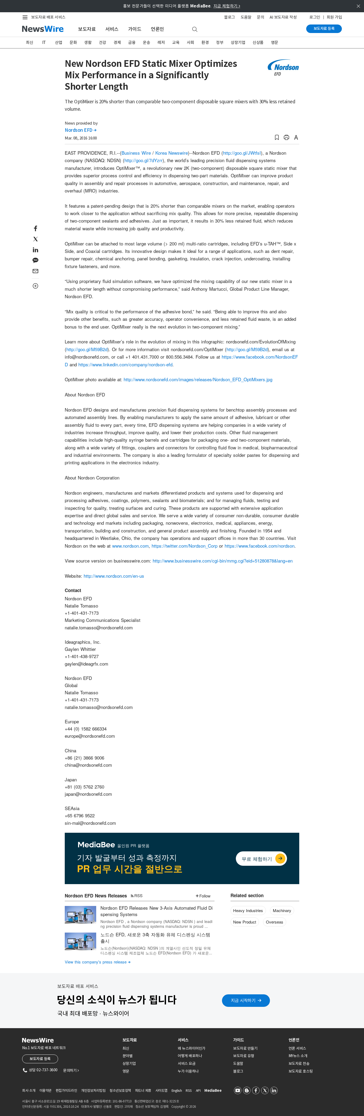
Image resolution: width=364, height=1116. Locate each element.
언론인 (157, 29)
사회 (190, 42)
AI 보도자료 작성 (283, 17)
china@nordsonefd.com (88, 764)
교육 (175, 42)
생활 (87, 42)
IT (44, 42)
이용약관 (45, 1090)
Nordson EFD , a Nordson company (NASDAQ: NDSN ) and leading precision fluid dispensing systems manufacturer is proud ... (156, 924)
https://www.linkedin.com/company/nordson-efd (125, 364)
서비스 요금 (186, 1063)
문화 (73, 42)
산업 (58, 42)
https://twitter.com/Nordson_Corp (184, 545)
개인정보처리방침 (93, 1090)
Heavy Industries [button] (248, 910)
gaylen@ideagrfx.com (86, 663)
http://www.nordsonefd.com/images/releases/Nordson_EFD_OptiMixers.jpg (198, 379)
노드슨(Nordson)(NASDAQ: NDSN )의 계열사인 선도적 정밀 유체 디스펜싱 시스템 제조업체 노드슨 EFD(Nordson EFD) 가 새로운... (156, 950)
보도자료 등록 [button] (40, 1058)
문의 (260, 17)
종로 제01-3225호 (167, 1101)
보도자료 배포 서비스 (48, 17)
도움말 (246, 17)
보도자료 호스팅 (301, 1071)
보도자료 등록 (324, 28)
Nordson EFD (80, 130)
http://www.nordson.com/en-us (114, 575)
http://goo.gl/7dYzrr (143, 160)
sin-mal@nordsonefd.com (90, 822)
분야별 (128, 1055)
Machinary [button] (282, 910)
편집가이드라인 (66, 1090)
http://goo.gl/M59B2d (86, 349)
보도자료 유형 (243, 1055)
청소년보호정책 (120, 1090)
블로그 (229, 17)
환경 (205, 42)
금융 (131, 42)
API (198, 1090)
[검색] (195, 29)
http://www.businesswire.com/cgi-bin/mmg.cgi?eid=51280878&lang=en (223, 560)
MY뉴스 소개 (298, 1055)
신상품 (258, 42)
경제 (117, 42)
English (177, 1090)
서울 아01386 (52, 1107)
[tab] (148, 1040)
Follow (205, 895)
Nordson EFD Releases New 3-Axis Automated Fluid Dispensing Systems (156, 910)
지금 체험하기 (226, 6)
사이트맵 (161, 1090)
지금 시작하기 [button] (243, 1000)
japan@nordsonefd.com (88, 793)
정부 (219, 42)
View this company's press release (98, 962)
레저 (161, 42)
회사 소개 (28, 1090)
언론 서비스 (297, 1048)
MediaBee (212, 1090)
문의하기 (71, 1070)
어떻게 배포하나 (190, 1055)
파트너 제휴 (143, 1090)
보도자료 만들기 (245, 1048)
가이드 (134, 29)
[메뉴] (26, 17)
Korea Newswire (171, 152)
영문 (274, 42)
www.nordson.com (130, 545)
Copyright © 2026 (183, 1107)
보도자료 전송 (299, 1063)
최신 (29, 42)
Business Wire (136, 152)
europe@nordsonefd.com (90, 735)
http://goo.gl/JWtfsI (242, 152)
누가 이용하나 (188, 1071)
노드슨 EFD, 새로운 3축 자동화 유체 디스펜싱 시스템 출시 (155, 937)
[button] (277, 137)
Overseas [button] (274, 922)
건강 (102, 42)
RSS (138, 895)
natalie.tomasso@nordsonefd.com (99, 627)
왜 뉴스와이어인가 (191, 1048)
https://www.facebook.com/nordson (259, 545)
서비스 (112, 29)
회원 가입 (334, 17)
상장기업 (238, 42)
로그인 (314, 17)
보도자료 (87, 29)
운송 (146, 42)
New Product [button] (244, 922)
